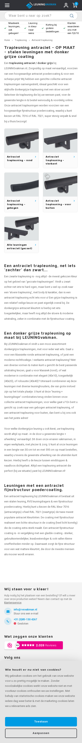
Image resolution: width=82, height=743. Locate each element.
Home (7, 40)
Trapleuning (21, 40)
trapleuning (26, 95)
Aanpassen (41, 733)
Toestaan (41, 722)
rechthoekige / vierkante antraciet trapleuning (42, 360)
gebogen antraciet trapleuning (52, 407)
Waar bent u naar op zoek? (72, 16)
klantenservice (12, 603)
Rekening (66, 5)
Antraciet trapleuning (42, 40)
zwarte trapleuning (20, 276)
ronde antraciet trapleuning (43, 355)
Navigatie (7, 5)
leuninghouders (40, 386)
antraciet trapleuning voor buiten (28, 413)
